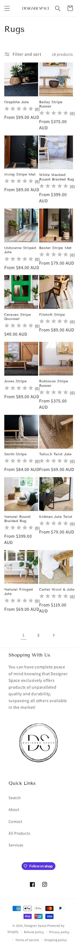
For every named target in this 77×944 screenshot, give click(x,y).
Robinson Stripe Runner (53, 383)
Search (15, 797)
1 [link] (23, 635)
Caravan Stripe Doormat (17, 317)
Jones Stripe (15, 381)
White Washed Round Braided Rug (56, 177)
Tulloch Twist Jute (55, 454)
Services (16, 844)
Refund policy (34, 932)
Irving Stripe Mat (20, 174)
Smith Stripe (15, 454)
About (14, 809)
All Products (19, 833)
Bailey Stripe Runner (50, 104)
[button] (7, 8)
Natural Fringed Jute (18, 591)
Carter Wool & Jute (56, 589)
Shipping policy (55, 940)
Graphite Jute (16, 102)
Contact (15, 821)
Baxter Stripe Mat (55, 248)
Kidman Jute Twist (55, 517)
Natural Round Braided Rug (17, 519)
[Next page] (53, 635)
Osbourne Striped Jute (20, 250)
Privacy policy (59, 932)
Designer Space (35, 925)
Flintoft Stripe (52, 315)
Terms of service (27, 940)
